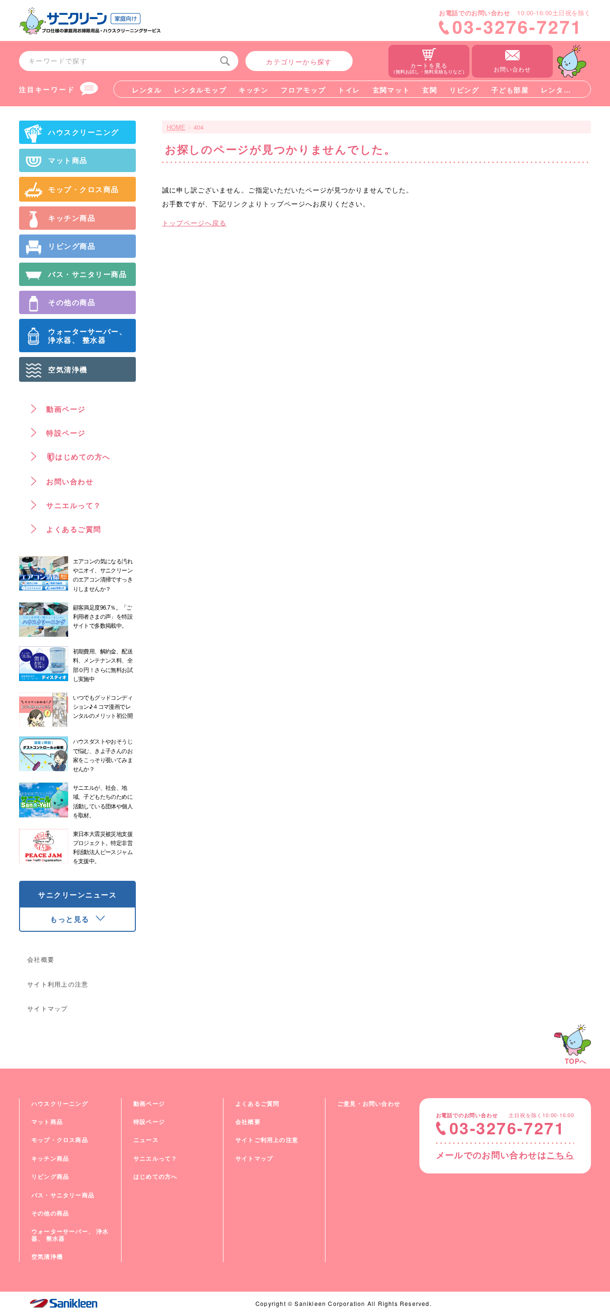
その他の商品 (50, 1213)
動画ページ (149, 1103)
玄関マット (391, 89)
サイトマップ (47, 1008)
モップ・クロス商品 (59, 1139)
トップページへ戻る (194, 222)
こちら (560, 1155)
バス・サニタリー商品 (62, 1195)
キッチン (254, 89)
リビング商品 (50, 1176)
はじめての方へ (155, 1176)
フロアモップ (303, 89)
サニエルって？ (155, 1158)
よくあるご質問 (257, 1103)
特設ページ (149, 1121)
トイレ (349, 89)
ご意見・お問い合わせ (368, 1103)
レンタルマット (567, 89)
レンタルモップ (200, 89)
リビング (464, 89)
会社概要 (40, 959)
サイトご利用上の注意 (266, 1139)
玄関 (429, 89)
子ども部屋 (510, 89)
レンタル (147, 89)
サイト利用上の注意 (58, 984)
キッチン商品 (50, 1158)
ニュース (146, 1139)
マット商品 (47, 1121)
